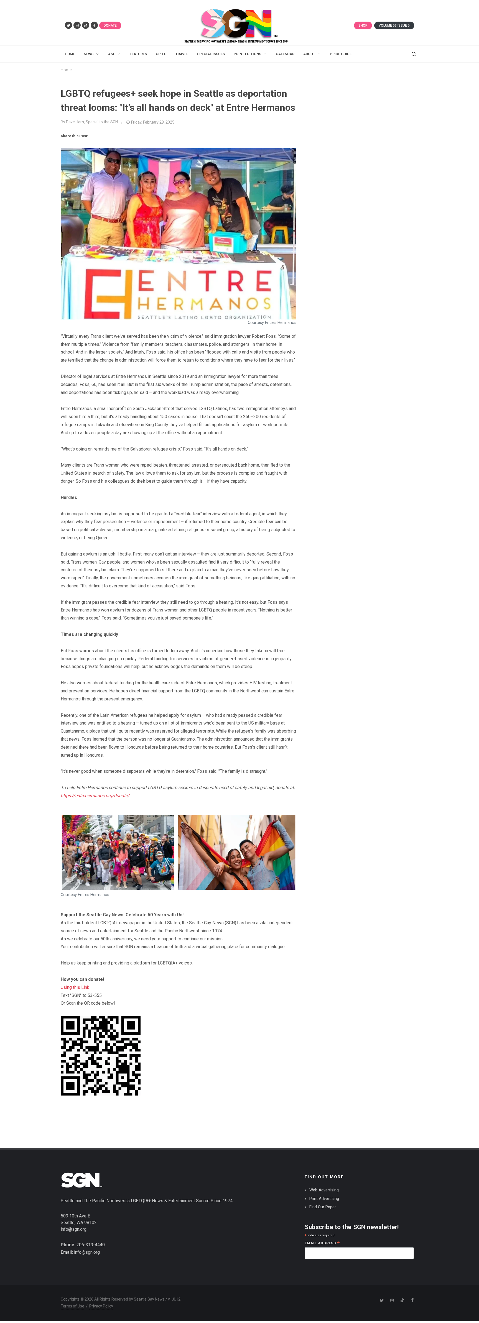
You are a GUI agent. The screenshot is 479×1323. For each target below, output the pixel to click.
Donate (110, 25)
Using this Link (75, 987)
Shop (363, 25)
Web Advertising (324, 1190)
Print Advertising (324, 1198)
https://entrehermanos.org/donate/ (95, 795)
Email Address (322, 1244)
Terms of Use (72, 1306)
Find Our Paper (322, 1206)
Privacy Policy (101, 1306)
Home (66, 70)
